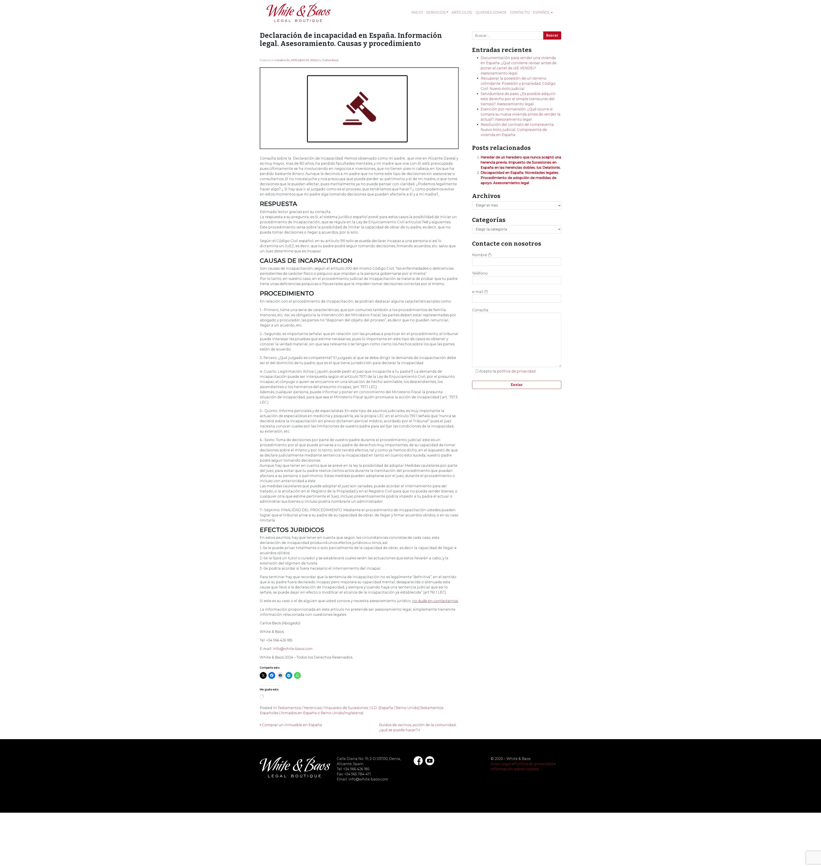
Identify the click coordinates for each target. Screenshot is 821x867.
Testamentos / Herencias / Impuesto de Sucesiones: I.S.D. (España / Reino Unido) (348, 708)
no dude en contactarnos (435, 601)
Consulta (480, 310)
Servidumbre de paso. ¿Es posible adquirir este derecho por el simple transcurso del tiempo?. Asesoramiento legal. (518, 99)
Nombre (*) (482, 255)
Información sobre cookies (515, 769)
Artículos (462, 12)
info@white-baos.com (293, 649)
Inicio (417, 12)
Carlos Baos (330, 60)
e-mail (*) (480, 292)
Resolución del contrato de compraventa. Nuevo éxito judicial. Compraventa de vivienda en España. (517, 130)
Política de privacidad (533, 764)
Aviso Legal (501, 764)
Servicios (436, 12)
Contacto (520, 12)
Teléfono (480, 273)
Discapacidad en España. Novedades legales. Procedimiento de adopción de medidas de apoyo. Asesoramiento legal (520, 178)
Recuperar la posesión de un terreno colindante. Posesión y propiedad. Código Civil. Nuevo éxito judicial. (518, 83)
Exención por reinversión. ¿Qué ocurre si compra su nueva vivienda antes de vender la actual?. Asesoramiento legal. (520, 114)
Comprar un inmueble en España (291, 725)
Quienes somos (490, 12)
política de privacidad (516, 371)
